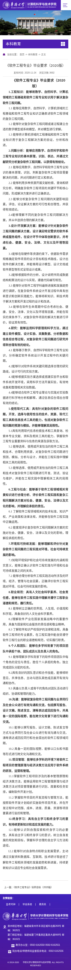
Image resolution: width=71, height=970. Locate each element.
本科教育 (33, 54)
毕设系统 (27, 904)
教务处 (42, 904)
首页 (22, 54)
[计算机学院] (29, 4)
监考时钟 (10, 904)
